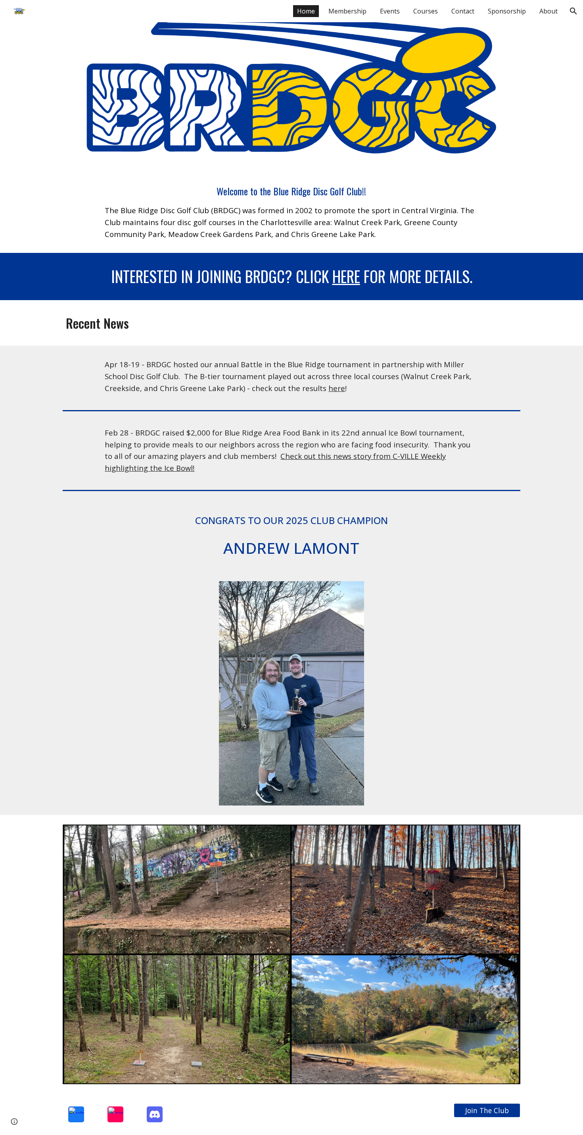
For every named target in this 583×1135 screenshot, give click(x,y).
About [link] (548, 11)
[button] (573, 11)
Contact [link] (462, 11)
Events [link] (390, 11)
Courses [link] (425, 11)
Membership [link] (347, 11)
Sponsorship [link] (507, 11)
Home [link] (306, 11)
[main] (291, 211)
